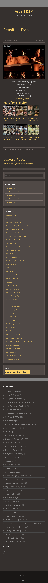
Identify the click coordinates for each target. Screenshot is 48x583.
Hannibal (40, 41)
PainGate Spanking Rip (13, 324)
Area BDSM (24, 11)
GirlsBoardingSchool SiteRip (15, 261)
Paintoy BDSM (10, 327)
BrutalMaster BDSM (12, 233)
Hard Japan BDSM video (14, 275)
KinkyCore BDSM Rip (12, 299)
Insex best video (11, 285)
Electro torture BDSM (13, 250)
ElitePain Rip (10, 254)
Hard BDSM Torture (12, 271)
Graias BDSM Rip (11, 264)
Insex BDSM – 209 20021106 (33, 119)
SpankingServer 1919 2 (13, 199)
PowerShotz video (12, 331)
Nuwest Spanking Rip (13, 317)
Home (23, 580)
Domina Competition (13, 372)
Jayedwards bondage (13, 292)
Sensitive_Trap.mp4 (24, 99)
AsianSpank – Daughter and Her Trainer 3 (8, 139)
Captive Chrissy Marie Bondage (16, 236)
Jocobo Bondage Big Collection (16, 296)
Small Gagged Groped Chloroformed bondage (21, 341)
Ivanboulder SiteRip (12, 289)
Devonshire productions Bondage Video (19, 247)
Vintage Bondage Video (13, 359)
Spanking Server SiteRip (14, 348)
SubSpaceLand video (14, 149)
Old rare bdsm (11, 320)
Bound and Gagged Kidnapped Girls (18, 226)
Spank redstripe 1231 (9, 119)
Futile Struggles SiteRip (13, 257)
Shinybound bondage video (15, 338)
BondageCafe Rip (11, 219)
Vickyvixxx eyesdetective (21, 138)
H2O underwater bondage (14, 268)
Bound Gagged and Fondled (15, 229)
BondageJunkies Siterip (13, 222)
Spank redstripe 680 (21, 119)
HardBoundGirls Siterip (13, 278)
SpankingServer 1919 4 (13, 192)
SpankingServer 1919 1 (13, 202)
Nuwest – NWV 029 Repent (33, 138)
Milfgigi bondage (11, 313)
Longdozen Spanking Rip (14, 306)
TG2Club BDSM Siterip (13, 355)
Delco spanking (11, 243)
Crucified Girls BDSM (13, 240)
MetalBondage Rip (12, 310)
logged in (16, 164)
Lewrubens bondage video (15, 303)
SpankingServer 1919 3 (13, 195)
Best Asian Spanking (12, 215)
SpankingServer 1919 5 (13, 188)
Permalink (29, 149)
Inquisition (9, 282)
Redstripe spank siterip (13, 334)
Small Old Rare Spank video (15, 345)
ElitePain (25, 372)
